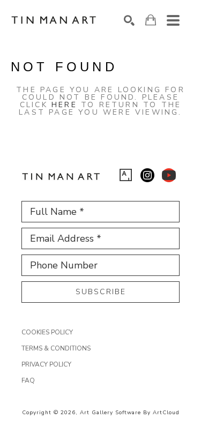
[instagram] (147, 175)
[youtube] (169, 175)
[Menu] (173, 20)
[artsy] (126, 175)
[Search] (129, 20)
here (64, 105)
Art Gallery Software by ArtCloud (130, 412)
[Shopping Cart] (150, 20)
